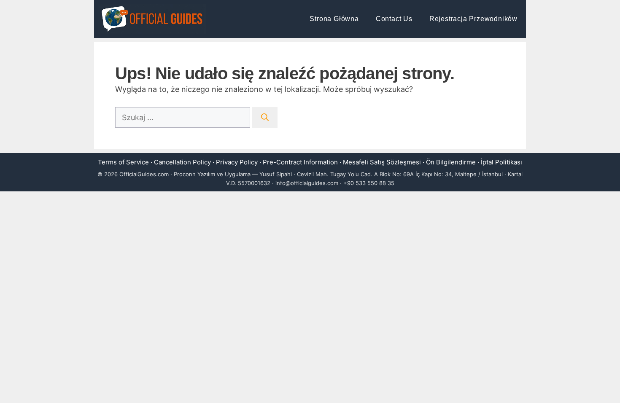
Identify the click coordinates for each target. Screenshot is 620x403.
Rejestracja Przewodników (473, 18)
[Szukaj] (265, 117)
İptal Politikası (501, 162)
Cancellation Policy (182, 162)
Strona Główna (334, 18)
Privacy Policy (237, 162)
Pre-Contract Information (300, 162)
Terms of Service (123, 162)
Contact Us (394, 18)
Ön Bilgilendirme (451, 162)
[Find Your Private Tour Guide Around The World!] (152, 19)
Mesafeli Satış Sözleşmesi (382, 162)
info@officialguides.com (306, 183)
